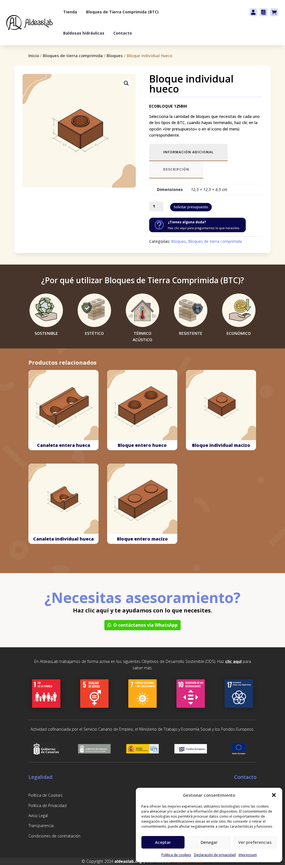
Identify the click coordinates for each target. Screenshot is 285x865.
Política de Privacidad (47, 805)
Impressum (248, 854)
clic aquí (233, 661)
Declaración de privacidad (215, 854)
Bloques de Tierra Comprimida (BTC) (122, 11)
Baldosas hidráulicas (83, 33)
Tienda (70, 11)
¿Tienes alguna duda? (187, 222)
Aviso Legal (38, 815)
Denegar (209, 842)
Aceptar (163, 842)
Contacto (122, 33)
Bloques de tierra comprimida (73, 55)
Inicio (33, 55)
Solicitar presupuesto (191, 207)
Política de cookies (176, 854)
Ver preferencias (255, 842)
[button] (274, 795)
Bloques (115, 55)
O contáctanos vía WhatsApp (145, 625)
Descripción (176, 169)
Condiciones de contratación (54, 836)
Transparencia (41, 825)
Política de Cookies (45, 795)
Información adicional (188, 152)
